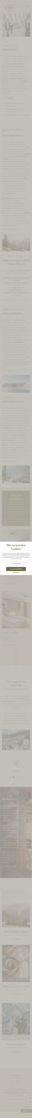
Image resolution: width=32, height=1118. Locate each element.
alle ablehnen (16, 563)
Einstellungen (16, 572)
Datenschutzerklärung (24, 557)
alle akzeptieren (16, 569)
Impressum (19, 558)
